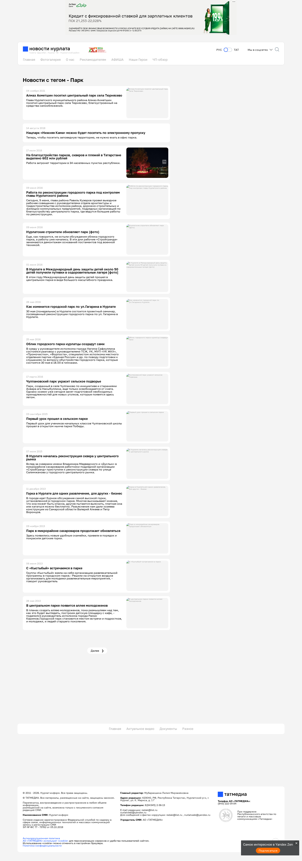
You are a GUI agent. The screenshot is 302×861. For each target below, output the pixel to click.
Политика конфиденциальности (42, 845)
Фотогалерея (50, 59)
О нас (70, 59)
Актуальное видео (140, 729)
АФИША (117, 59)
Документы (168, 729)
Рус (219, 49)
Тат (236, 49)
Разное (187, 729)
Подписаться (268, 850)
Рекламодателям (93, 59)
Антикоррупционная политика (41, 838)
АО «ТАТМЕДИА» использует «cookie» (45, 840)
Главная (29, 59)
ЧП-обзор (160, 59)
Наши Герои (138, 59)
